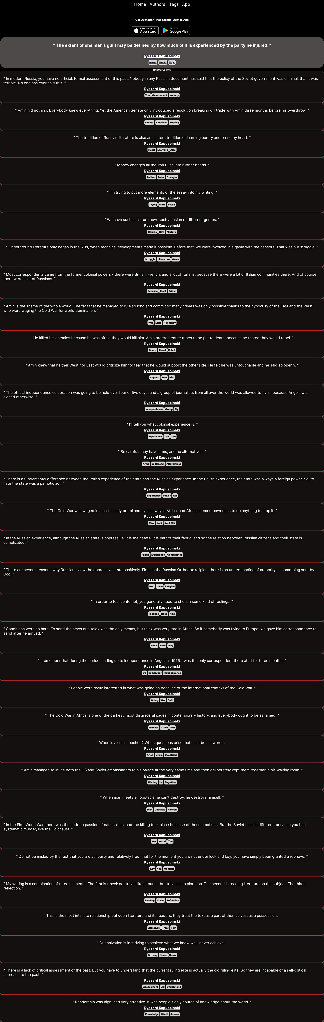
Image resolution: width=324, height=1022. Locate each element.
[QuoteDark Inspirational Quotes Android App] (175, 30)
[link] (140, 4)
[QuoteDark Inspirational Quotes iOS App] (145, 30)
